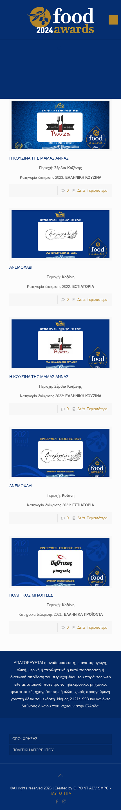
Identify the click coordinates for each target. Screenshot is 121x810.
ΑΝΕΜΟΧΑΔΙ (20, 267)
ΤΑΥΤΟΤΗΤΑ (60, 793)
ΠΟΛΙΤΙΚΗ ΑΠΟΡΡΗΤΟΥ (33, 750)
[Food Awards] (60, 20)
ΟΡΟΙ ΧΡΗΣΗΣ (24, 739)
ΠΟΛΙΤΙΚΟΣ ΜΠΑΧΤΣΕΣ (31, 595)
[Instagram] (64, 801)
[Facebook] (57, 801)
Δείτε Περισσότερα (92, 190)
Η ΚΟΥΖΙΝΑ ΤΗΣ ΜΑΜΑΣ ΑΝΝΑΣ (39, 158)
